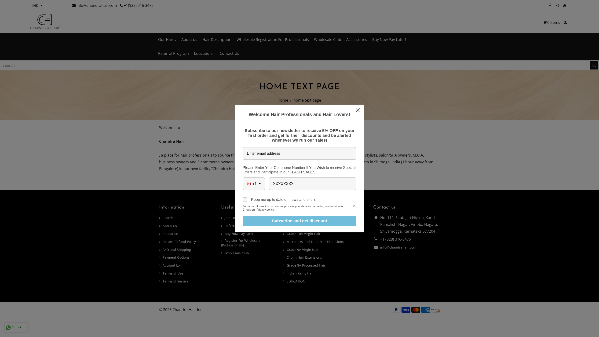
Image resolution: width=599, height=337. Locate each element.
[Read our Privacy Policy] (354, 207)
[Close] (358, 110)
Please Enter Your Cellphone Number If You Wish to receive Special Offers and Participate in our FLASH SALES (299, 170)
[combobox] (254, 183)
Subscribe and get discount (299, 221)
